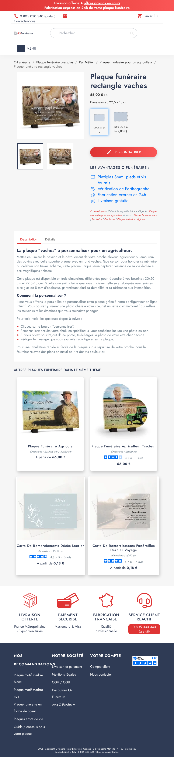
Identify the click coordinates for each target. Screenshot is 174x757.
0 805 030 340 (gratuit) (38, 16)
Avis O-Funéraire (63, 704)
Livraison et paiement (67, 666)
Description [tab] (29, 239)
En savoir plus (97, 211)
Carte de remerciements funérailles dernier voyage (124, 547)
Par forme (110, 219)
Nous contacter (101, 674)
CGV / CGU (61, 682)
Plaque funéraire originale (131, 219)
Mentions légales (64, 674)
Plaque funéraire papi (145, 215)
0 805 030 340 (86, 752)
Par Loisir (97, 219)
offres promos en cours (102, 3)
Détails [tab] (50, 239)
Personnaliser (124, 152)
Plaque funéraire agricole (50, 446)
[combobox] (93, 33)
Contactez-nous (24, 21)
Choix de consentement (107, 752)
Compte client (100, 666)
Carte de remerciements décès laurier (50, 545)
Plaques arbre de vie (28, 718)
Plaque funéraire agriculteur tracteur (123, 446)
